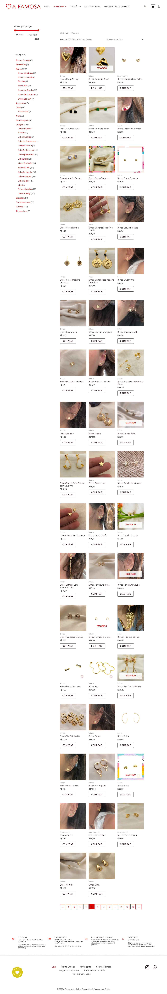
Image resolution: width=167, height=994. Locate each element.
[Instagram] (147, 967)
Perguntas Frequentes (69, 970)
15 (127, 907)
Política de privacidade (94, 970)
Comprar (68, 88)
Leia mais (96, 88)
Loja (68, 33)
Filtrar (20, 35)
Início (46, 6)
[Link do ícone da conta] (159, 6)
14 (121, 907)
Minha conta (85, 967)
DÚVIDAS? (133, 937)
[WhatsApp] (154, 967)
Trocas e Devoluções (81, 974)
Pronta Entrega (92, 6)
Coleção (74, 6)
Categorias (58, 6)
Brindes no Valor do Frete (116, 6)
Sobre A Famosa (103, 967)
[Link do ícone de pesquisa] (145, 6)
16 (133, 907)
